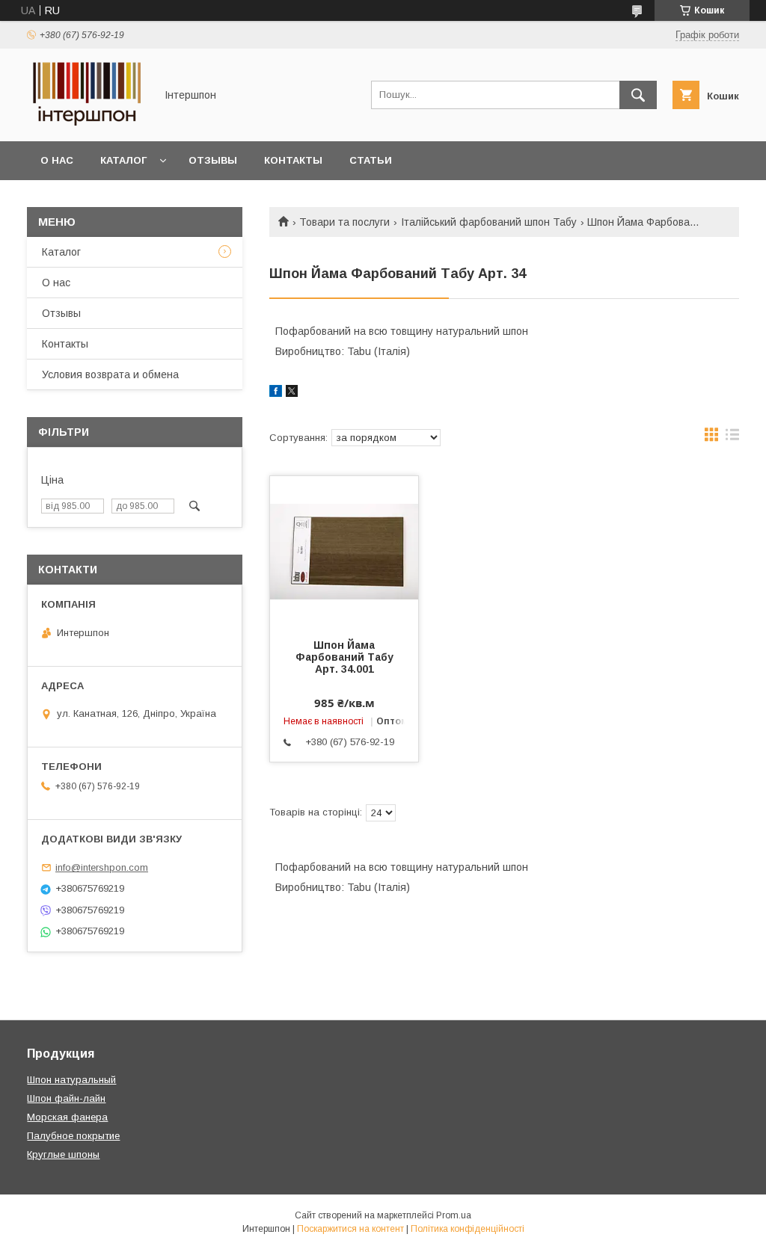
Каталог (123, 160)
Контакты (293, 160)
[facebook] (275, 393)
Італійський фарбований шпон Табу (489, 222)
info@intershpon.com (101, 867)
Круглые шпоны (63, 1154)
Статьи (370, 160)
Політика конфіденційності (467, 1229)
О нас (56, 160)
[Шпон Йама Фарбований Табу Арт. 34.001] (344, 551)
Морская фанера (67, 1117)
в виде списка (732, 438)
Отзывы (213, 160)
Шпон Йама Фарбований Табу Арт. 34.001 (344, 657)
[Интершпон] (87, 122)
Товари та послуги (344, 222)
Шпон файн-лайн (66, 1098)
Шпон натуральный (71, 1079)
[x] (292, 393)
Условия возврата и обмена (110, 374)
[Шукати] (638, 95)
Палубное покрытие (73, 1135)
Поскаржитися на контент (350, 1229)
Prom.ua (453, 1215)
